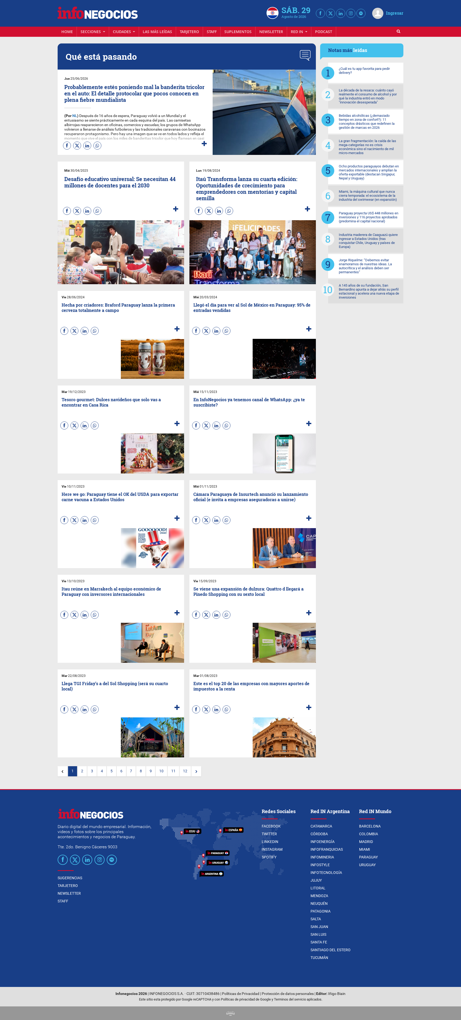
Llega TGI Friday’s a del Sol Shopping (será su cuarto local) (115, 686)
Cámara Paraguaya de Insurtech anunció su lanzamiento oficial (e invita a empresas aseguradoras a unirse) (250, 496)
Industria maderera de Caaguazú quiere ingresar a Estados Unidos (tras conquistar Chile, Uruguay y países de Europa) (368, 241)
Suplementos (238, 31)
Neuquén (319, 903)
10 (161, 771)
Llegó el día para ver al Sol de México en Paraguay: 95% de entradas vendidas (252, 307)
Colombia (368, 834)
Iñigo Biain (336, 993)
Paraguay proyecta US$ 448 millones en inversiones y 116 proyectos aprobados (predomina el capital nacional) (368, 217)
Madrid (366, 842)
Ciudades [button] (122, 31)
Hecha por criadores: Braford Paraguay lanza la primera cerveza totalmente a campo (118, 307)
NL (74, 116)
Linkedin (270, 842)
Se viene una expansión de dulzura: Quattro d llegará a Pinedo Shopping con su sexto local (248, 591)
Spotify (269, 857)
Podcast (323, 31)
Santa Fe (319, 942)
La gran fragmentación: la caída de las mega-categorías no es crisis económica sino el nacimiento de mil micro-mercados (367, 147)
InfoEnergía (323, 842)
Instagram (272, 849)
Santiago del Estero (331, 950)
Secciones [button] (91, 31)
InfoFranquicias (327, 849)
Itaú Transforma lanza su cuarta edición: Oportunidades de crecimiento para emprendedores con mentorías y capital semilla (246, 188)
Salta (316, 919)
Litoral (318, 888)
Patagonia (321, 911)
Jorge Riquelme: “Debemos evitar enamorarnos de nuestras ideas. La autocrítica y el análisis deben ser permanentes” (365, 266)
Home (67, 31)
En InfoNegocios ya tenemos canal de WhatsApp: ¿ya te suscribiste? (249, 402)
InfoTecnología (326, 872)
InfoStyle (320, 865)
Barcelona (370, 826)
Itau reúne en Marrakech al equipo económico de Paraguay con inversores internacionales (111, 591)
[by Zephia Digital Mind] (230, 1013)
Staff (212, 31)
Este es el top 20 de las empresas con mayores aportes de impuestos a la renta (251, 686)
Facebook (271, 826)
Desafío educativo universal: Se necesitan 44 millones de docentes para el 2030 (120, 182)
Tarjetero (189, 31)
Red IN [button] (297, 31)
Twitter (269, 834)
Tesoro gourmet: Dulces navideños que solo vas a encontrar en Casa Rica (111, 402)
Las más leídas (157, 31)
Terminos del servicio (290, 999)
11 (173, 771)
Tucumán (319, 957)
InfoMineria (322, 857)
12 (185, 771)
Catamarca (321, 826)
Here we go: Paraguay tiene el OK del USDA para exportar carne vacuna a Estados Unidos (120, 496)
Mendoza (319, 896)
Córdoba (319, 834)
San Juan (319, 927)
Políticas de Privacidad (240, 993)
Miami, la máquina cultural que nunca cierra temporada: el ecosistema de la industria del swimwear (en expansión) (368, 196)
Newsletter (271, 31)
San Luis (318, 934)
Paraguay (368, 857)
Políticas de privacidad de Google (246, 999)
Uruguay (367, 865)
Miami (364, 849)
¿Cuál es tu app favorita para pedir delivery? (364, 71)
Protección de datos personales (288, 993)
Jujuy (316, 880)
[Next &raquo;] (196, 771)
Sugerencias (70, 878)
